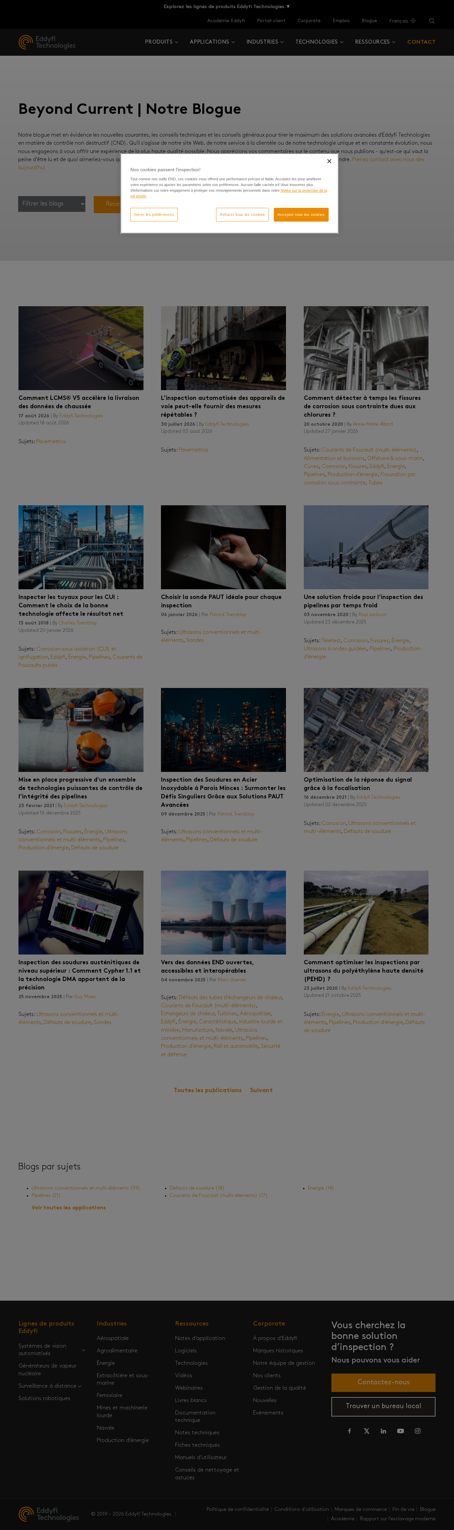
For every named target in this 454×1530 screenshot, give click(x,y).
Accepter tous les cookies (301, 215)
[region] (229, 193)
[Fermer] (329, 161)
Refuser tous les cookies (242, 215)
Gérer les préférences (154, 215)
